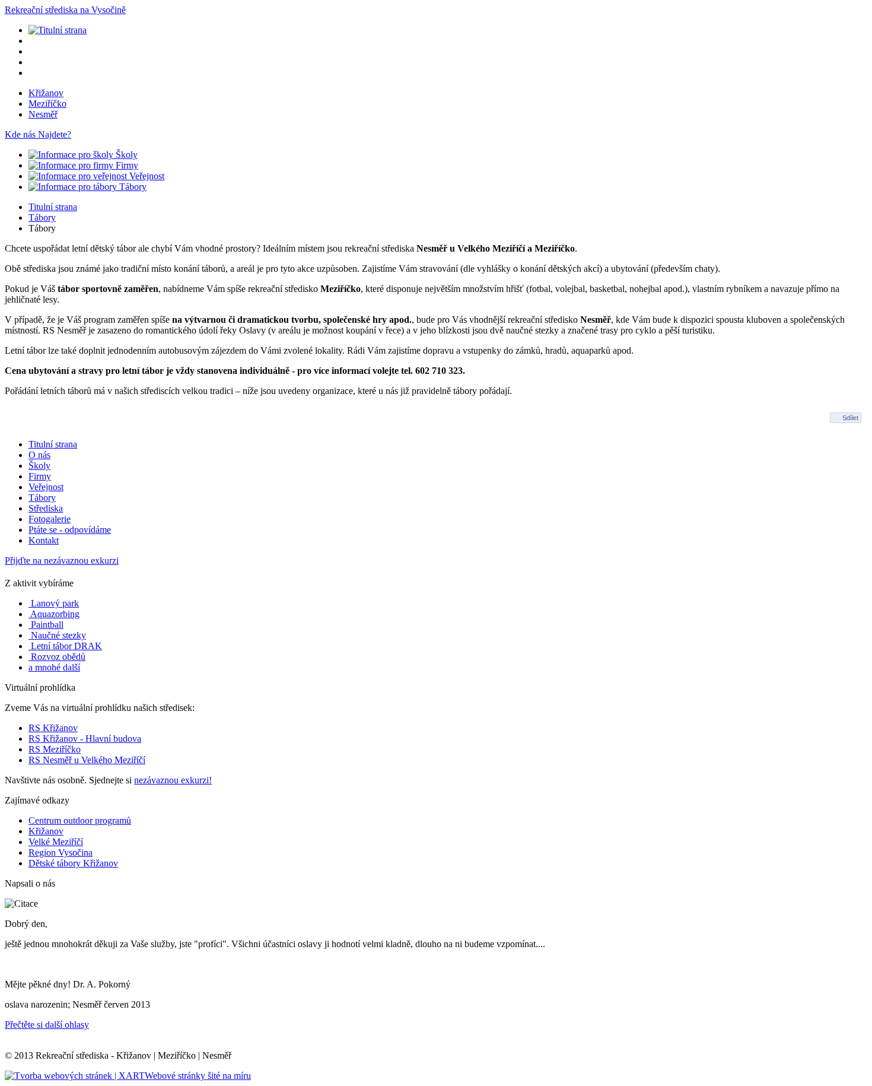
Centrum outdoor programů (79, 820)
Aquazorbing (53, 614)
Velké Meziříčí (55, 842)
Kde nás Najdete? (38, 134)
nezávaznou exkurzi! (173, 780)
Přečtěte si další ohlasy (47, 1025)
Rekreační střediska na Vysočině (65, 10)
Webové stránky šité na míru (198, 1076)
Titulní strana (52, 207)
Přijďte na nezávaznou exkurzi (62, 560)
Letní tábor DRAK (65, 646)
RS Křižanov (53, 728)
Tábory (132, 187)
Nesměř (43, 114)
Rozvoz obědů (56, 657)
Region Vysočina (60, 852)
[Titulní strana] (57, 30)
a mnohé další (54, 667)
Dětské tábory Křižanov (73, 863)
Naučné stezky (57, 635)
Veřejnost (145, 176)
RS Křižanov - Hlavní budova (84, 738)
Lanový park (53, 603)
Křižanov (45, 93)
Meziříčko (47, 104)
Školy (125, 155)
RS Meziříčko (54, 749)
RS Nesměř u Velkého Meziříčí (86, 760)
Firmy (125, 165)
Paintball (45, 625)
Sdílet (850, 417)
